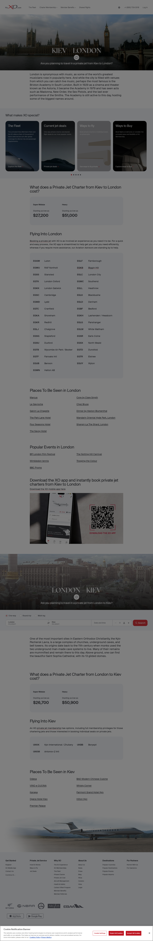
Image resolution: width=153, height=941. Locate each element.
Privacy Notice (46, 937)
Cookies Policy (35, 937)
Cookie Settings (99, 933)
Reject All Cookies (116, 933)
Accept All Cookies (133, 933)
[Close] (149, 933)
